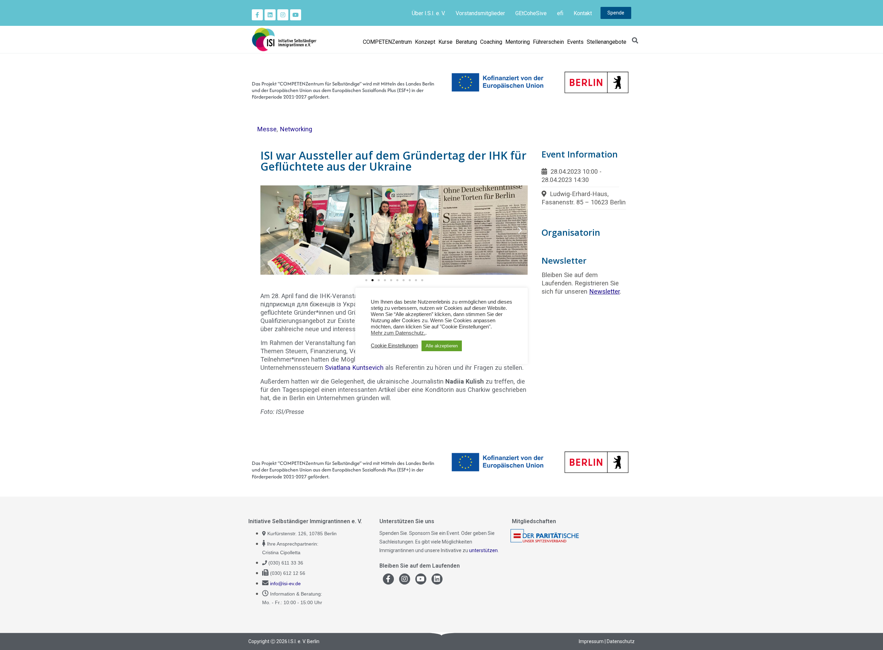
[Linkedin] (270, 14)
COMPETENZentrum (387, 42)
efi (560, 13)
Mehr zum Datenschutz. (398, 333)
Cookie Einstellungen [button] (394, 345)
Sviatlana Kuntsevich (354, 367)
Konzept (425, 42)
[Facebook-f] (257, 14)
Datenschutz (621, 641)
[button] (268, 230)
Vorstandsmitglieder (480, 13)
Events (575, 42)
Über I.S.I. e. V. (428, 13)
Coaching (491, 42)
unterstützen (483, 550)
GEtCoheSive (531, 13)
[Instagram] (282, 14)
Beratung (466, 42)
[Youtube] (295, 14)
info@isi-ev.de (285, 583)
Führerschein (548, 42)
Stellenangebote (606, 42)
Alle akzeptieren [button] (442, 345)
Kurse (445, 42)
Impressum (591, 641)
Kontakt (583, 13)
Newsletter (604, 291)
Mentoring (517, 42)
